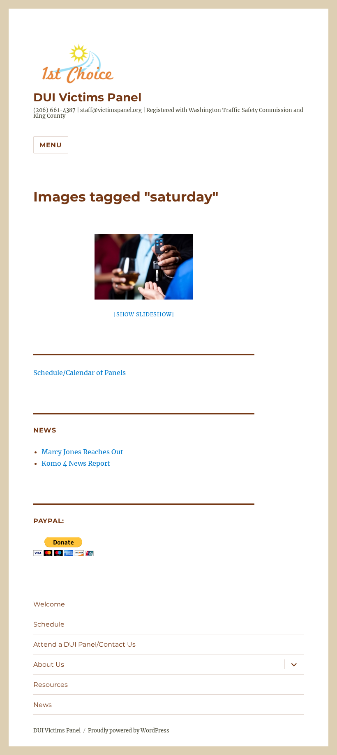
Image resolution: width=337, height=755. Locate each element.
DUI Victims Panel (87, 97)
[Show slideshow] (143, 314)
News (42, 705)
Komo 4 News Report (76, 463)
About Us (48, 664)
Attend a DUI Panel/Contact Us (84, 644)
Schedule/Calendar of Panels (79, 372)
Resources (50, 685)
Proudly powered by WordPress (128, 730)
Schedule (49, 624)
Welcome (49, 604)
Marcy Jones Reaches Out (82, 452)
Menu (50, 145)
